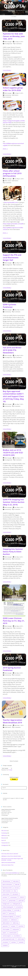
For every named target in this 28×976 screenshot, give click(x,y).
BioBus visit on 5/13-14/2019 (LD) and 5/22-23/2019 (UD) (13, 452)
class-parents (15, 894)
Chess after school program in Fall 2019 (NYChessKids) (12, 173)
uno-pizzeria (5, 942)
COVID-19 (22, 897)
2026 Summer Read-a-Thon (7, 865)
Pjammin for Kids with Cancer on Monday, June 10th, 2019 (14, 36)
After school (8, 180)
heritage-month (6, 903)
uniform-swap (21, 939)
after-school (16, 881)
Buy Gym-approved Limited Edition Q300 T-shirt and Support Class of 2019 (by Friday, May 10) (13, 396)
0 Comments (18, 43)
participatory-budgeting (8, 916)
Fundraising (8, 95)
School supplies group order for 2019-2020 (13, 89)
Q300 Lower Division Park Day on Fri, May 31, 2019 (14, 620)
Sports (2, 840)
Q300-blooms (14, 919)
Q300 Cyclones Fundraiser (9, 305)
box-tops (17, 887)
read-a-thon (5, 926)
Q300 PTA (14, 6)
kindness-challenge (7, 910)
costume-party (13, 897)
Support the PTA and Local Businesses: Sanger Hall (12, 257)
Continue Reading (7, 70)
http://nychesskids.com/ (11, 202)
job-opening (19, 907)
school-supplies (6, 929)
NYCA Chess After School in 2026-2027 (9, 853)
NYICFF (4, 913)
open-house (11, 913)
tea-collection (17, 936)
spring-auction (16, 929)
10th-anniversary (6, 881)
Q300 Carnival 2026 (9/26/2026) (8, 862)
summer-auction (13, 932)
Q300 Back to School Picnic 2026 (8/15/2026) (11, 856)
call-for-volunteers (7, 891)
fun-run (4, 900)
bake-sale (17, 884)
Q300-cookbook (6, 923)
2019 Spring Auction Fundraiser (12, 668)
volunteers (13, 942)
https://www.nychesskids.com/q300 (13, 224)
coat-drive (5, 897)
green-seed (21, 900)
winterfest (21, 942)
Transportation (4, 842)
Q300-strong (15, 923)
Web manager (8, 41)
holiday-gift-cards (16, 903)
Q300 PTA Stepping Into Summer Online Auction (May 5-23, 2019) (13, 502)
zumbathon (5, 945)
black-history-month (7, 887)
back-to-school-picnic (7, 884)
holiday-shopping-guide (8, 907)
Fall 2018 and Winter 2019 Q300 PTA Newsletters (12, 350)
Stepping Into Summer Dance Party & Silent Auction (13, 551)
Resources (3, 838)
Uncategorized (8, 43)
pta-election (5, 919)
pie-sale (18, 916)
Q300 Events (15, 95)
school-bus (20, 926)
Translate (10, 769)
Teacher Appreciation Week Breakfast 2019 (12, 721)
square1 (4, 932)
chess (15, 891)
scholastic (13, 926)
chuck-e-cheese (6, 894)
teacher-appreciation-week (8, 939)
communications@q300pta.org (12, 873)
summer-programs (7, 936)
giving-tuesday (12, 900)
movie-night (16, 910)
